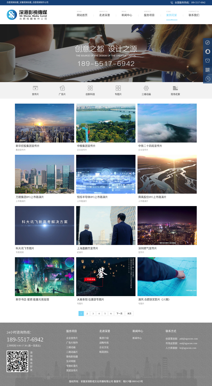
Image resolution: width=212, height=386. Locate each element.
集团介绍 (104, 338)
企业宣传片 (72, 338)
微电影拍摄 (72, 356)
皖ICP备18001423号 (133, 381)
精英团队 (104, 352)
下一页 (119, 314)
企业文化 (104, 347)
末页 (129, 314)
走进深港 (104, 331)
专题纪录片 (72, 366)
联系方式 (171, 331)
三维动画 (71, 347)
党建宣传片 (72, 370)
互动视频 (71, 361)
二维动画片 (72, 352)
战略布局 (104, 342)
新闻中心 (137, 331)
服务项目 (71, 331)
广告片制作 (72, 342)
